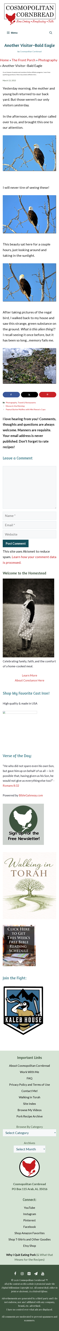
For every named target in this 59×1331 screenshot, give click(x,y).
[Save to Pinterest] (47, 394)
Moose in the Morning (15, 406)
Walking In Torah (29, 1097)
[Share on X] (29, 394)
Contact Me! (29, 1091)
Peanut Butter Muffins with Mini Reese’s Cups (26, 409)
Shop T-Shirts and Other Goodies (30, 1239)
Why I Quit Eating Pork (21, 1254)
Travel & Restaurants (27, 402)
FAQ (29, 1078)
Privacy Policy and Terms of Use (29, 1084)
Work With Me (29, 1071)
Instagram (29, 1214)
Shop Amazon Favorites (30, 1233)
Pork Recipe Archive (29, 1116)
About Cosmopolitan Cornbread (29, 1065)
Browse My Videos (30, 1110)
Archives (29, 1143)
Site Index (29, 1103)
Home (4, 60)
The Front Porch (23, 60)
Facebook (29, 1226)
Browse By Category (29, 1126)
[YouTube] (43, 1274)
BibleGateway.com (31, 795)
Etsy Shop (29, 1245)
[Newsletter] (36, 1274)
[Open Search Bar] (51, 32)
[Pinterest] (29, 1274)
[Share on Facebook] (11, 394)
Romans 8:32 (11, 785)
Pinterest (29, 1220)
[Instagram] (22, 1274)
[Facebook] (15, 1274)
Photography (47, 60)
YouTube (29, 1207)
